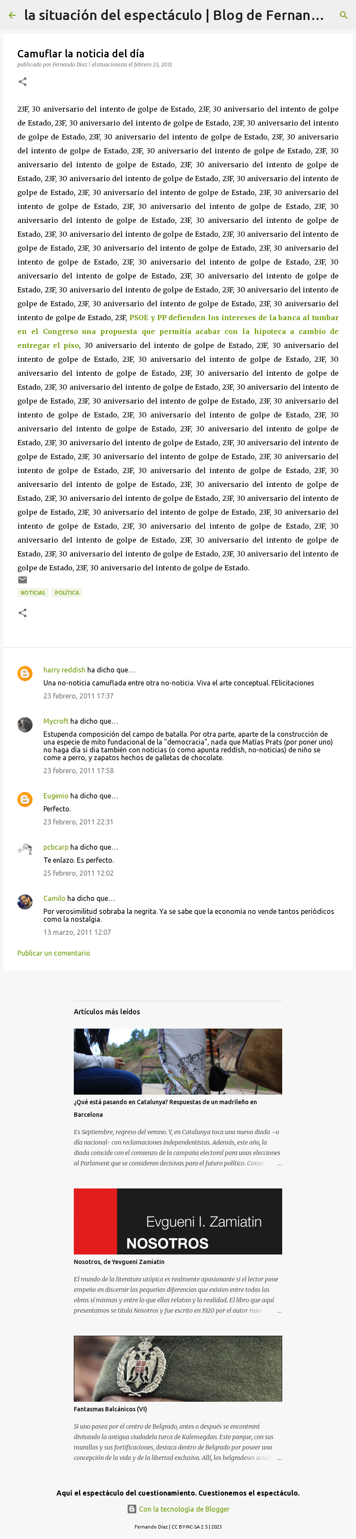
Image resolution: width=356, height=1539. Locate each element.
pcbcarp (56, 847)
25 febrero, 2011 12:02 (78, 873)
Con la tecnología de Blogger (183, 1509)
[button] (22, 82)
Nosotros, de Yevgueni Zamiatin (119, 1261)
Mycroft (56, 721)
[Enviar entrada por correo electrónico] (22, 583)
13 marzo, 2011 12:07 (77, 932)
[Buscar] (344, 15)
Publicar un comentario (53, 953)
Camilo (54, 898)
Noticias (33, 593)
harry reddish (64, 670)
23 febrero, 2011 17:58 (78, 770)
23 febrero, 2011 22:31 (78, 822)
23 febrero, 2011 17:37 (78, 696)
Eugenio (56, 796)
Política (67, 593)
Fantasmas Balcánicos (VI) (110, 1409)
